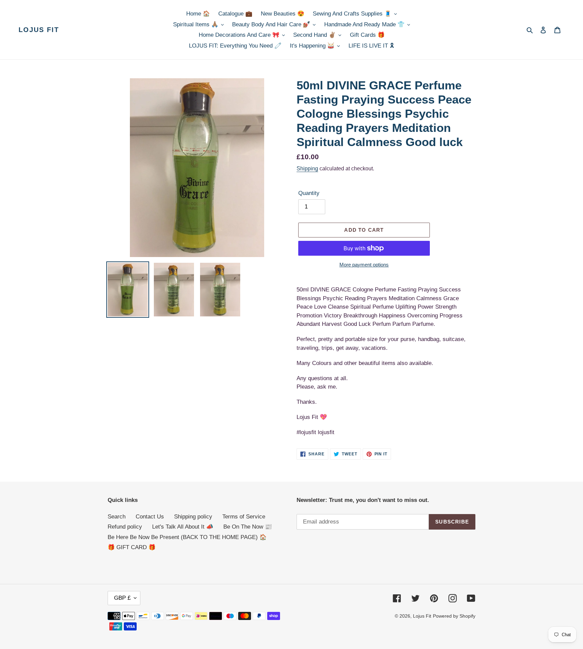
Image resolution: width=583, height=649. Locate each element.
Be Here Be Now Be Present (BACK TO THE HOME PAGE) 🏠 (187, 537)
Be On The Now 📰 (247, 527)
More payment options (364, 264)
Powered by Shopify (454, 616)
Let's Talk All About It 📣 (182, 527)
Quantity (309, 193)
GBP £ (122, 598)
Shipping (307, 168)
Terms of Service (243, 516)
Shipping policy (193, 516)
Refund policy (125, 527)
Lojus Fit (39, 29)
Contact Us (150, 516)
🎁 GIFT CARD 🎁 (132, 547)
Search (117, 516)
